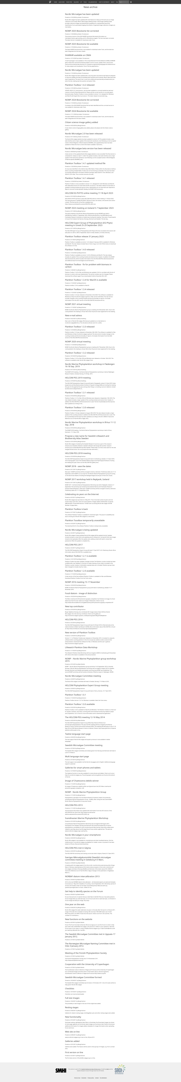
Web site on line (72, 1031)
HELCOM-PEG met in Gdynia (78, 848)
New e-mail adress (73, 315)
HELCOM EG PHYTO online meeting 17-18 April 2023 (89, 193)
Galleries (76, 2)
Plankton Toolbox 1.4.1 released (79, 178)
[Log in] (131, 2)
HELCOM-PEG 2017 (74, 544)
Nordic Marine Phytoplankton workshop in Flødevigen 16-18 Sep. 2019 (90, 365)
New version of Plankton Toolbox (80, 632)
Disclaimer (83, 1077)
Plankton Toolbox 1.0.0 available (80, 704)
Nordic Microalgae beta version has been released (88, 148)
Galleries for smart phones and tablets (82, 767)
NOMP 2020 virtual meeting (78, 341)
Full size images (72, 998)
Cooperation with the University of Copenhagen (87, 964)
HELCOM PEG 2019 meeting (78, 377)
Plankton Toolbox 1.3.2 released (79, 352)
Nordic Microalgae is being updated (81, 529)
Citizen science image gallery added (81, 122)
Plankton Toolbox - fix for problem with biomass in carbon (88, 265)
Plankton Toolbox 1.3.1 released (79, 392)
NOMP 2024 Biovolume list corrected (82, 99)
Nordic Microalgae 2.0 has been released (84, 133)
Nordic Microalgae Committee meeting (83, 676)
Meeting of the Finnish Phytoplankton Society (86, 953)
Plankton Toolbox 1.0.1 (75, 694)
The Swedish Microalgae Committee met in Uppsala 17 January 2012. (90, 935)
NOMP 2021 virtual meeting (78, 304)
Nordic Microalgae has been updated (82, 14)
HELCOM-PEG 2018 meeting (78, 453)
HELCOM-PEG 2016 (74, 619)
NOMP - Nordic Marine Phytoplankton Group (85, 792)
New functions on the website (78, 919)
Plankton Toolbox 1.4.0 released (79, 249)
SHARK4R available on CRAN (78, 55)
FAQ (117, 2)
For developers (103, 1077)
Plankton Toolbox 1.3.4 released (79, 289)
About (112, 2)
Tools (85, 2)
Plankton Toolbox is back (76, 509)
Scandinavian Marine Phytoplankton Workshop (86, 818)
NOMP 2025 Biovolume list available (81, 44)
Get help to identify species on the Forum (84, 891)
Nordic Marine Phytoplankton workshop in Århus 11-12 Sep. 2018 (90, 423)
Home (55, 2)
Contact (97, 1077)
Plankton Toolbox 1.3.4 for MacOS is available (86, 279)
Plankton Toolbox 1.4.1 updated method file (85, 163)
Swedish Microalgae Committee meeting (83, 745)
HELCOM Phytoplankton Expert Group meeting (86, 685)
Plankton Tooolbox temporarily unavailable (85, 520)
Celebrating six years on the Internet (82, 494)
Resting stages (71, 1007)
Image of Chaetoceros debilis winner (82, 780)
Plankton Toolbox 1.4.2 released (79, 85)
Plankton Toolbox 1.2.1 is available (81, 555)
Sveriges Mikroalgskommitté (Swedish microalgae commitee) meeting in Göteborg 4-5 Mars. (88, 858)
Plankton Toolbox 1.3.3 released (79, 326)
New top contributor (74, 606)
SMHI (107, 1069)
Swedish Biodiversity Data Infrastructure (91, 1069)
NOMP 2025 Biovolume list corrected (82, 30)
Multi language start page (77, 756)
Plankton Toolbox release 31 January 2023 (84, 236)
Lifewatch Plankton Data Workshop (81, 647)
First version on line (74, 1052)
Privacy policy (91, 1077)
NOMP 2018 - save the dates (78, 466)
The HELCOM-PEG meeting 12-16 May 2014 (85, 717)
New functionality (73, 1016)
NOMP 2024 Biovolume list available (81, 111)
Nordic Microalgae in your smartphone (83, 834)
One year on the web (74, 904)
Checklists (69, 988)
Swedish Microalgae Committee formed (83, 977)
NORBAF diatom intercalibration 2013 (82, 876)
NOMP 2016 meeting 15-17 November (82, 582)
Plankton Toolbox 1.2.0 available (80, 570)
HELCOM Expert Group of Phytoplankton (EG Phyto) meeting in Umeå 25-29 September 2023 (88, 224)
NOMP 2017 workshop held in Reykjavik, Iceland (87, 479)
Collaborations (92, 2)
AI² (81, 2)
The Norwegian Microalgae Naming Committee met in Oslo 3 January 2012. (90, 944)
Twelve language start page (78, 734)
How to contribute (104, 2)
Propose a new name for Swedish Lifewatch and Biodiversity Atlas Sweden (87, 437)
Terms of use (77, 1077)
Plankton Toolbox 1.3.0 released (79, 407)
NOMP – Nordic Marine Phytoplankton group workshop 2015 (90, 659)
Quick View (61, 2)
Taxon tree (69, 2)
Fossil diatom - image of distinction (81, 593)
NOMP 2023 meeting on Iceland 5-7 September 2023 (89, 208)
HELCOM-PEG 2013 (74, 805)
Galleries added (72, 1041)
